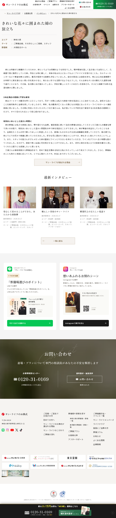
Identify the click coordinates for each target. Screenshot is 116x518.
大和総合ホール (20, 47)
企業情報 (97, 444)
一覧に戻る (58, 241)
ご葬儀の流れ (49, 434)
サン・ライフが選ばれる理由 (58, 162)
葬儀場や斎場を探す (76, 413)
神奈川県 (17, 39)
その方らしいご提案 (33, 43)
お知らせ (97, 436)
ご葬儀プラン (74, 431)
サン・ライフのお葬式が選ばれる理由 (53, 425)
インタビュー (41, 13)
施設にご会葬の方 (100, 428)
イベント (47, 4)
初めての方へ (49, 420)
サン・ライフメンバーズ (103, 420)
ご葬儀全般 (18, 43)
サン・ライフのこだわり (53, 430)
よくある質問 (70, 8)
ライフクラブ (99, 424)
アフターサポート (75, 439)
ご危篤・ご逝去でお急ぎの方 (51, 414)
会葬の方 (55, 4)
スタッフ (47, 43)
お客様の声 (37, 4)
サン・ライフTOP (13, 13)
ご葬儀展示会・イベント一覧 (99, 414)
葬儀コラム (98, 432)
